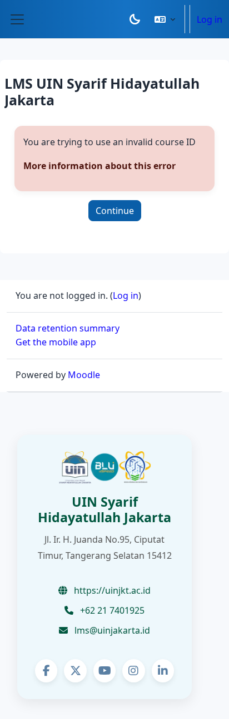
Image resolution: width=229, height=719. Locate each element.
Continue (115, 211)
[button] (164, 19)
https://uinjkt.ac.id (111, 590)
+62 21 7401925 (111, 610)
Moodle (84, 375)
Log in (209, 19)
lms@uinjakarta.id (111, 630)
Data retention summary (68, 328)
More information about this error (99, 166)
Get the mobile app (56, 342)
